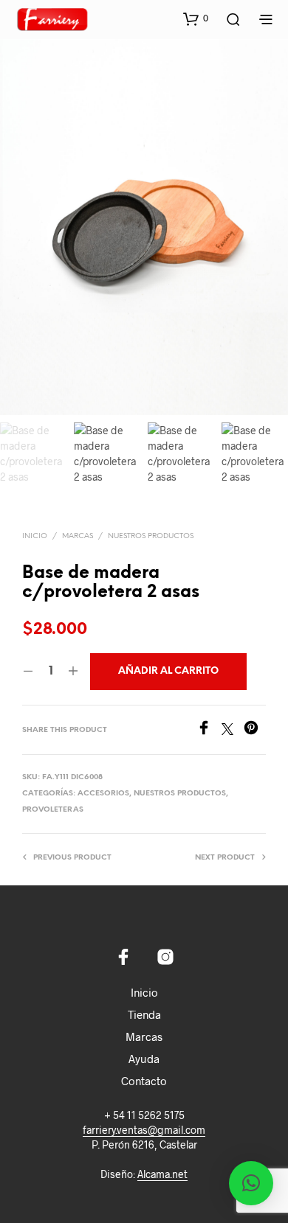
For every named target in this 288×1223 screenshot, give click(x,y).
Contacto (144, 1080)
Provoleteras (52, 810)
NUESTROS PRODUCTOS (150, 536)
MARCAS (77, 536)
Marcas (144, 1036)
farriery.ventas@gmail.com (144, 1130)
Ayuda (144, 1058)
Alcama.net (162, 1174)
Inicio (34, 536)
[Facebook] (209, 730)
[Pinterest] (255, 730)
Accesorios (103, 794)
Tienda (144, 1014)
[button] (195, 18)
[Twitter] (233, 730)
